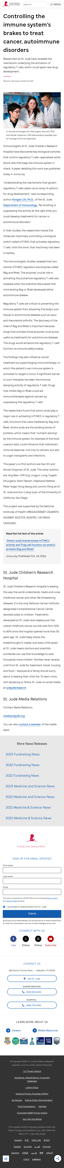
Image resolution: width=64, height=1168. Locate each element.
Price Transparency (27, 1106)
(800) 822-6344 (33, 992)
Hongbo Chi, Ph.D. (23, 199)
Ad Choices (17, 1100)
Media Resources (48, 1030)
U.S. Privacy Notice (32, 1071)
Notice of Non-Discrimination (39, 1100)
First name (8, 865)
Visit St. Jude (33, 978)
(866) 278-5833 (33, 1005)
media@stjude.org (14, 716)
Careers (16, 1030)
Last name (8, 876)
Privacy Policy (52, 898)
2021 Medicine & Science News (28, 807)
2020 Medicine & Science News (28, 818)
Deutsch (15, 1152)
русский (28, 1146)
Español (18, 1140)
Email (5, 887)
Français (46, 1146)
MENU (57, 4)
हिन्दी (41, 1152)
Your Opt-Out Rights (32, 1119)
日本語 (25, 1152)
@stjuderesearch (16, 687)
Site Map (42, 1106)
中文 (27, 1140)
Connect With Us (32, 930)
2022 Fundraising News (22, 765)
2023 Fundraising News (23, 754)
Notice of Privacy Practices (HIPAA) (32, 1093)
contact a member (30, 724)
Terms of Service (13, 901)
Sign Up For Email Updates (32, 858)
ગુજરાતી (49, 1152)
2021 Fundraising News (22, 775)
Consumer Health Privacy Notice (32, 1112)
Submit (32, 913)
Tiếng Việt (36, 1140)
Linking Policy (32, 1087)
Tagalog (17, 1146)
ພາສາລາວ (36, 1159)
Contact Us (32, 963)
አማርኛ (26, 1159)
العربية (37, 1146)
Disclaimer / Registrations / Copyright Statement (32, 1079)
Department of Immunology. (20, 205)
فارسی (34, 1152)
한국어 (47, 1140)
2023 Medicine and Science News (30, 786)
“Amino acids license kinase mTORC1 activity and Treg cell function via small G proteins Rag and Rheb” (30, 545)
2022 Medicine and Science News (30, 797)
